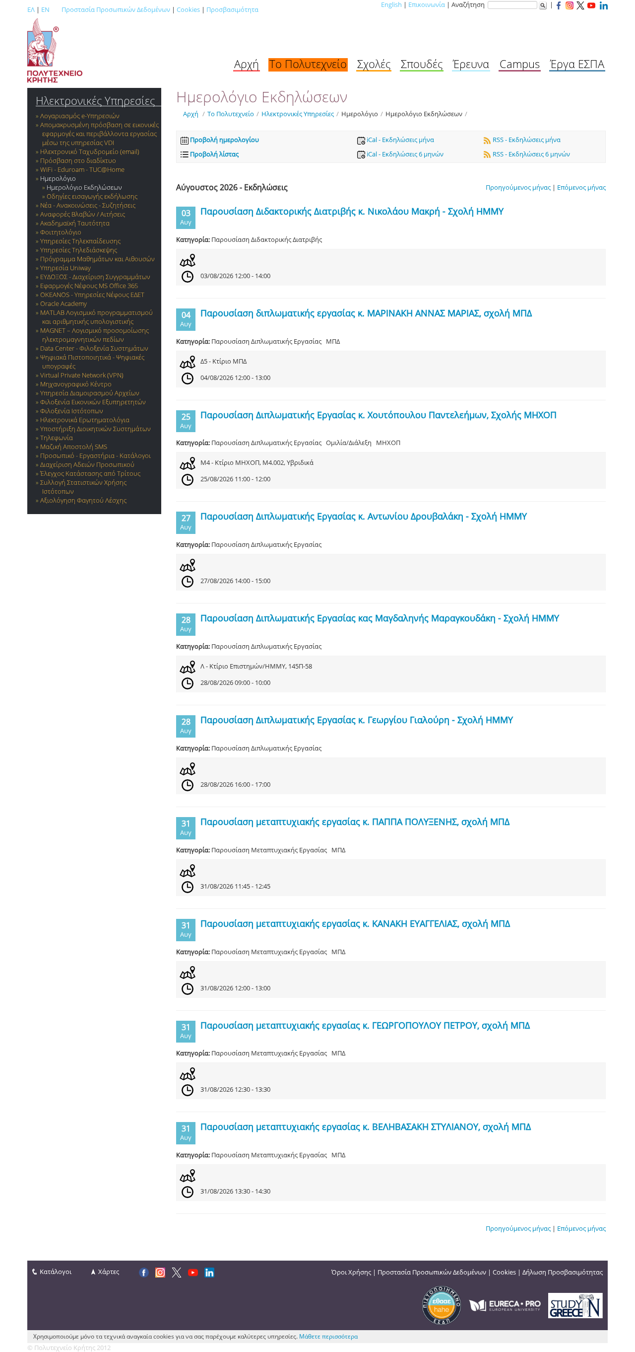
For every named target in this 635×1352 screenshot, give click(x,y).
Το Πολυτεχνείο (308, 63)
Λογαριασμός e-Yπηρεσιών (80, 115)
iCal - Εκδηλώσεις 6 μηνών (404, 154)
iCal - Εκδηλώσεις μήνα (399, 139)
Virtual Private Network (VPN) (82, 375)
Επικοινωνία (426, 4)
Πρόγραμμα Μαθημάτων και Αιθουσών (97, 258)
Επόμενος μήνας (581, 187)
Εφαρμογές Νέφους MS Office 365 (89, 285)
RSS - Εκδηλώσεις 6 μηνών (530, 154)
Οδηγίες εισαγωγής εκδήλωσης (92, 196)
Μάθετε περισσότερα (328, 1336)
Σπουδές (422, 63)
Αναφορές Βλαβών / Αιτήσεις (82, 214)
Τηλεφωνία (56, 437)
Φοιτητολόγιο (60, 231)
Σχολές (373, 63)
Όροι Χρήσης (351, 1272)
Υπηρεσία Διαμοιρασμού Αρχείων (89, 392)
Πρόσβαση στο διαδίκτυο (78, 160)
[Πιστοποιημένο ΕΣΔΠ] (441, 1304)
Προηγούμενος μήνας (518, 187)
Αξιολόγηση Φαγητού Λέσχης (83, 500)
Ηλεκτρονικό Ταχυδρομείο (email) (89, 151)
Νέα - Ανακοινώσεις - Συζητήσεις (87, 205)
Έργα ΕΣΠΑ (577, 63)
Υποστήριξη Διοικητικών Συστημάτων (95, 428)
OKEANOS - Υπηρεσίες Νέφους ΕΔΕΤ (92, 294)
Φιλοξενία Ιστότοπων (71, 410)
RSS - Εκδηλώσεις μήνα (526, 139)
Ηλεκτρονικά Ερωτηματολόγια (84, 419)
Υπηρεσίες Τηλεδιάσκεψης (78, 249)
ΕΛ (31, 9)
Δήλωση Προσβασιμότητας (562, 1272)
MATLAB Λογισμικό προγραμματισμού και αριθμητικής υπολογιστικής (96, 317)
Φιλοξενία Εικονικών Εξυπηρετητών (93, 401)
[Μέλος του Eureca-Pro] (505, 1304)
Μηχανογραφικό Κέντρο (76, 383)
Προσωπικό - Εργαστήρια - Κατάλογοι (95, 455)
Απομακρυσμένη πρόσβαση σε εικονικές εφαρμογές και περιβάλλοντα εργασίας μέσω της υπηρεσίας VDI (99, 133)
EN (45, 9)
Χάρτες (108, 1271)
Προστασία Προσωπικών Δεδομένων (116, 9)
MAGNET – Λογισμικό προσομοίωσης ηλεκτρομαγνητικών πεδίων (94, 335)
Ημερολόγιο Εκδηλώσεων (84, 187)
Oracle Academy (63, 303)
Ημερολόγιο (58, 178)
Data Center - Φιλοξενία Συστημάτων (94, 348)
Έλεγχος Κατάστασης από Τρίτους (90, 473)
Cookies (188, 9)
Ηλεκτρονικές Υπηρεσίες (95, 100)
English (391, 4)
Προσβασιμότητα (232, 9)
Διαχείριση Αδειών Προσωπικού (87, 464)
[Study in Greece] (575, 1304)
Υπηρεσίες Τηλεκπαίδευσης (80, 240)
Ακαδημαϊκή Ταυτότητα (75, 223)
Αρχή (246, 63)
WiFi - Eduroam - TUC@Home (82, 169)
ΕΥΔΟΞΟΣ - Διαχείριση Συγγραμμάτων (95, 276)
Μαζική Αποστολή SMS (73, 446)
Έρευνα (471, 63)
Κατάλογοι (55, 1271)
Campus (520, 63)
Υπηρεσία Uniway (65, 267)
